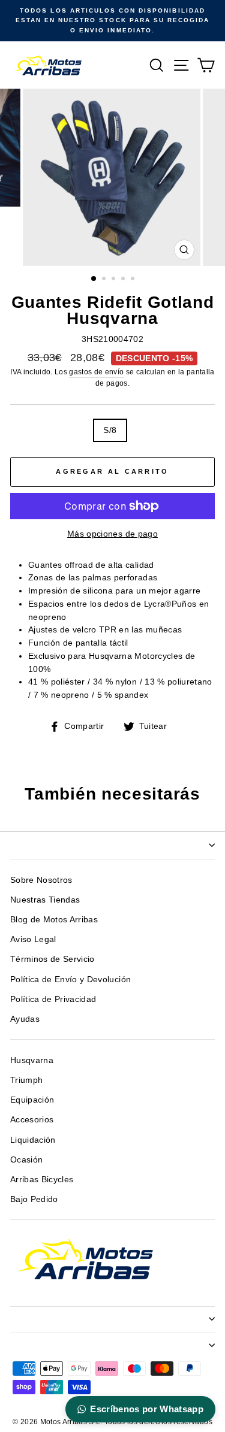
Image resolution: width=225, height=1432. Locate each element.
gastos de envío (96, 372)
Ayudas (25, 1019)
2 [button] (105, 280)
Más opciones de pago (112, 533)
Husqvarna (31, 1060)
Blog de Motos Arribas (54, 919)
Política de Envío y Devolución (70, 979)
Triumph (26, 1080)
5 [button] (134, 280)
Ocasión (26, 1159)
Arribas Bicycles (41, 1179)
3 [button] (115, 280)
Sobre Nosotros (41, 880)
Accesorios (31, 1119)
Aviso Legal (33, 939)
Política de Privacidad (53, 999)
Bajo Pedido (34, 1199)
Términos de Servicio (52, 959)
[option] (112, 20)
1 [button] (94, 279)
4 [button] (124, 280)
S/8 (109, 430)
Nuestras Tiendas (45, 899)
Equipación (32, 1099)
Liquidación (33, 1140)
